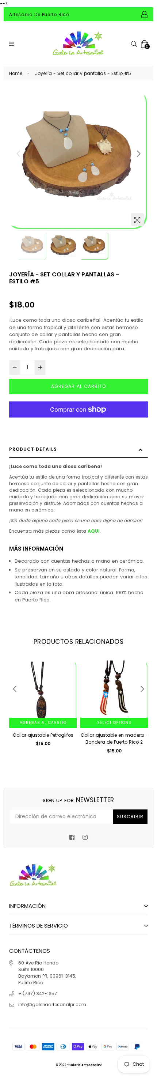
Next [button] (138, 153)
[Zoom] (137, 219)
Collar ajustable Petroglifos (43, 735)
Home (15, 73)
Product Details (33, 449)
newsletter (78, 800)
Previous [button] (18, 153)
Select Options (114, 722)
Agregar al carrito (43, 722)
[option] (78, 160)
